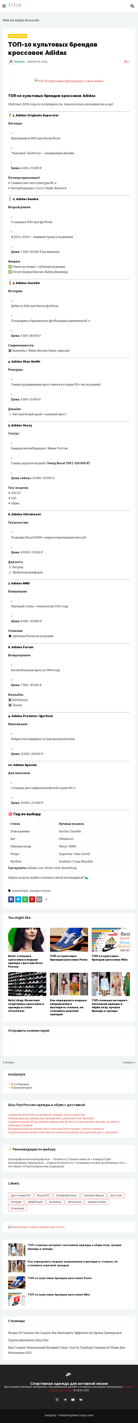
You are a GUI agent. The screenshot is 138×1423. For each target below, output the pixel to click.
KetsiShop (55, 1202)
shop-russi (86, 1415)
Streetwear (17, 1208)
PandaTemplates (68, 1415)
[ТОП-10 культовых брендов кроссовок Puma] (69, 940)
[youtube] (73, 1400)
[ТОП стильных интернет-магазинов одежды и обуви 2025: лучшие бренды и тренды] (111, 984)
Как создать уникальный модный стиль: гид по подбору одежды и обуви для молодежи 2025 (66, 1350)
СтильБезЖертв (93, 1195)
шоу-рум (116, 1195)
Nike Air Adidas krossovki (21, 20)
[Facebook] (11, 899)
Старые (128, 1062)
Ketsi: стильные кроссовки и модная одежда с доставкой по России (25, 961)
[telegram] (65, 1400)
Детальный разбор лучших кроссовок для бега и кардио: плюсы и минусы (56, 1128)
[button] (4, 6)
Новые (9, 1062)
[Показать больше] (46, 899)
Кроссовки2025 (21, 1195)
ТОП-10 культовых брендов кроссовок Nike (110, 957)
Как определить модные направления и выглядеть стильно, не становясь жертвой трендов (68, 1007)
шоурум (16, 1202)
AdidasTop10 (18, 36)
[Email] (39, 899)
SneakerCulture (40, 890)
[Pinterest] (32, 899)
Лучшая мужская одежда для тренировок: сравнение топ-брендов (51, 1118)
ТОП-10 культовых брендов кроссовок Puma (69, 957)
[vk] (81, 1400)
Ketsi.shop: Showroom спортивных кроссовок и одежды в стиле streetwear (26, 1006)
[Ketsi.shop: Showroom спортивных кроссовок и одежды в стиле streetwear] (27, 984)
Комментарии (22, 1087)
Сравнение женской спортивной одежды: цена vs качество (46, 1114)
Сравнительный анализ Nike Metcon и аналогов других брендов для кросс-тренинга (63, 1132)
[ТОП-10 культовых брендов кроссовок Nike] (111, 940)
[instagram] (57, 1400)
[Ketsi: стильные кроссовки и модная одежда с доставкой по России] (27, 940)
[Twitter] (18, 899)
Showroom (74, 1202)
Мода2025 (43, 1195)
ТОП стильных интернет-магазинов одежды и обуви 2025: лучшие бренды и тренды (110, 1006)
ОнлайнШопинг (66, 1195)
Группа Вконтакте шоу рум (28, 1340)
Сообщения (21, 1084)
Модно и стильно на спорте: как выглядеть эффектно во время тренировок (65, 1333)
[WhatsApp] (25, 899)
